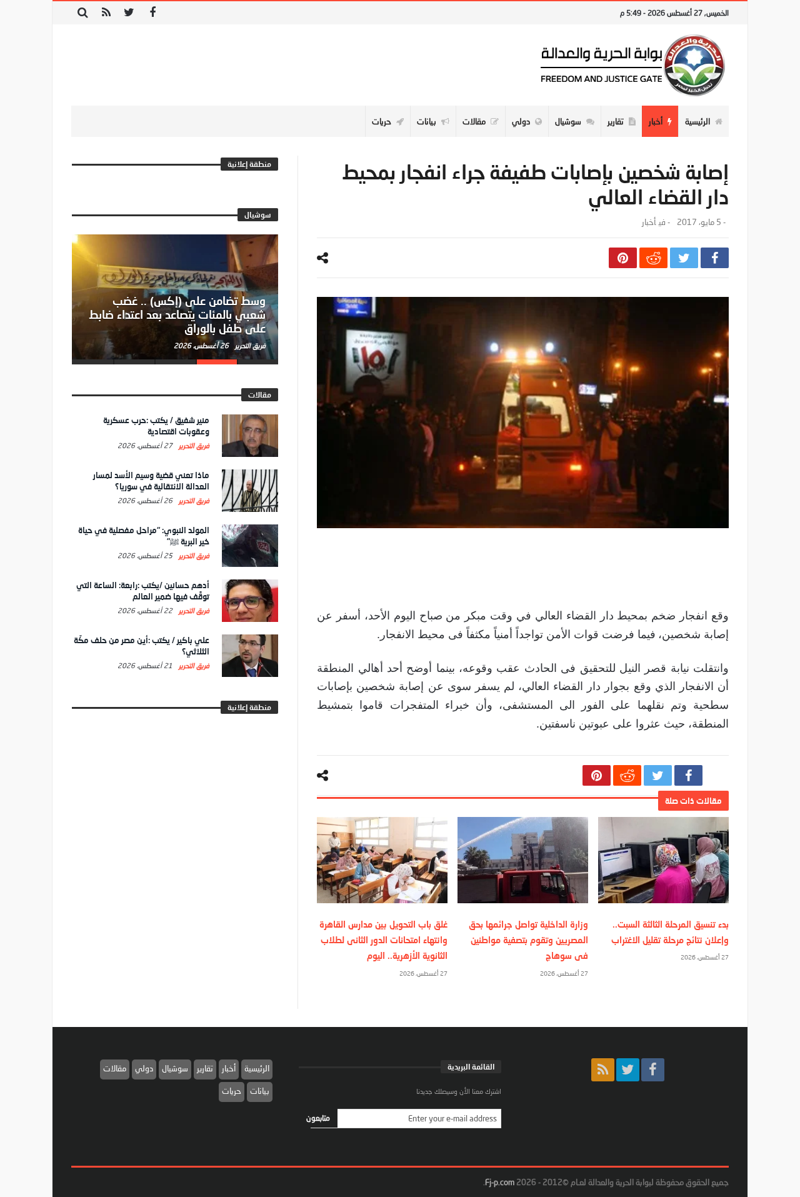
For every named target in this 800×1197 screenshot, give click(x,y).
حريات (231, 1091)
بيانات (259, 1091)
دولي (144, 1068)
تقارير (205, 1068)
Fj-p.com (499, 1182)
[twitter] (684, 258)
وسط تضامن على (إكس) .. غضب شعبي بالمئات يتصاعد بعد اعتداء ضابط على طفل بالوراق (177, 314)
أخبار (649, 222)
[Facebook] (152, 12)
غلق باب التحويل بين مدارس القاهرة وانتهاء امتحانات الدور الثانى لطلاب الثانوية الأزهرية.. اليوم (383, 940)
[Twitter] (129, 12)
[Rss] (106, 12)
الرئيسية (256, 1068)
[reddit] (653, 258)
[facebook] (715, 258)
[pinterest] (623, 258)
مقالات (114, 1068)
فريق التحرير (249, 345)
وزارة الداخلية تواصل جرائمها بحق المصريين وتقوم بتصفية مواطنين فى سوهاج (528, 940)
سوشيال (175, 1068)
